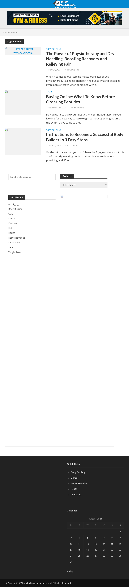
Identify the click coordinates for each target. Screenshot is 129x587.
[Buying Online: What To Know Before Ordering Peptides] (23, 102)
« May (70, 571)
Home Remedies (79, 483)
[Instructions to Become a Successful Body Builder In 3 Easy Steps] (23, 141)
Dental (74, 477)
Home (6, 32)
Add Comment (72, 69)
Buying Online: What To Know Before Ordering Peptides (80, 99)
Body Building (53, 49)
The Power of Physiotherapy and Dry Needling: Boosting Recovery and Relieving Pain (80, 59)
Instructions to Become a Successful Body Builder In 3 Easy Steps (84, 137)
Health (49, 92)
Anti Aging (76, 494)
